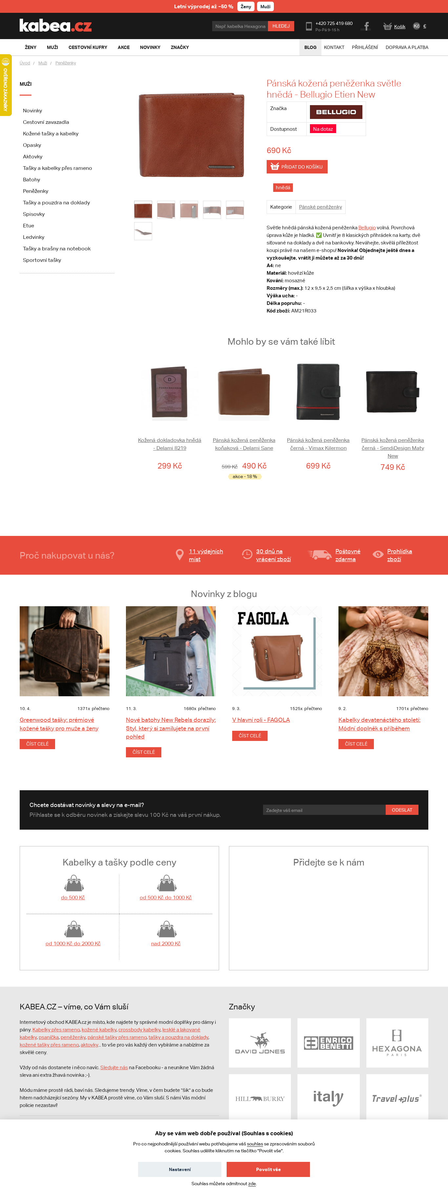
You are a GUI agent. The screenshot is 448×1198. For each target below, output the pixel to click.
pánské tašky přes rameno (117, 1037)
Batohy (31, 179)
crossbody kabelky (139, 1029)
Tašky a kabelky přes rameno (57, 168)
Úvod (25, 62)
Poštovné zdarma (348, 555)
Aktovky (32, 156)
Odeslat (402, 810)
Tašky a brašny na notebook (57, 248)
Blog (310, 47)
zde (252, 1183)
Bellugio (367, 227)
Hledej (281, 26)
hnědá (283, 187)
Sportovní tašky (42, 260)
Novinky (32, 110)
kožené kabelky (99, 1029)
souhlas (255, 1143)
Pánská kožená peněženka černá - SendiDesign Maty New (392, 448)
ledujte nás (116, 1067)
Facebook (366, 25)
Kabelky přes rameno (56, 1029)
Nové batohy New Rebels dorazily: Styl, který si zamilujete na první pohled (171, 728)
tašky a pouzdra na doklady (178, 1037)
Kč (416, 26)
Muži (265, 6)
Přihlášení (365, 47)
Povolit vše (268, 1169)
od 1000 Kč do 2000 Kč (73, 943)
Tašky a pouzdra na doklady (56, 202)
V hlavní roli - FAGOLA (261, 719)
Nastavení (180, 1169)
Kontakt (334, 47)
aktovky (89, 1045)
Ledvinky (33, 237)
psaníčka (49, 1037)
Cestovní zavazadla (46, 122)
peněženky (73, 1037)
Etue (28, 225)
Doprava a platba (407, 47)
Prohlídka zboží (399, 555)
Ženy (246, 6)
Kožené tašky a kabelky (50, 133)
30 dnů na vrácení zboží (273, 555)
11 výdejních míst (206, 555)
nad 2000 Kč (166, 943)
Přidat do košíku (302, 167)
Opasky (32, 145)
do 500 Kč (73, 897)
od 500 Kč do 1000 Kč (166, 897)
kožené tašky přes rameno (49, 1045)
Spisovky (34, 214)
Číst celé (37, 744)
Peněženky (65, 62)
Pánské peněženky (320, 207)
